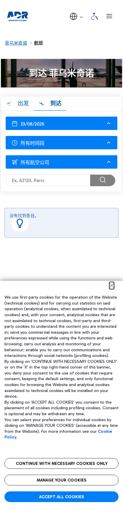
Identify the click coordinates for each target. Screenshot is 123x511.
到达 (55, 103)
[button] (77, 16)
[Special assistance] (95, 16)
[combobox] (61, 142)
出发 (22, 103)
